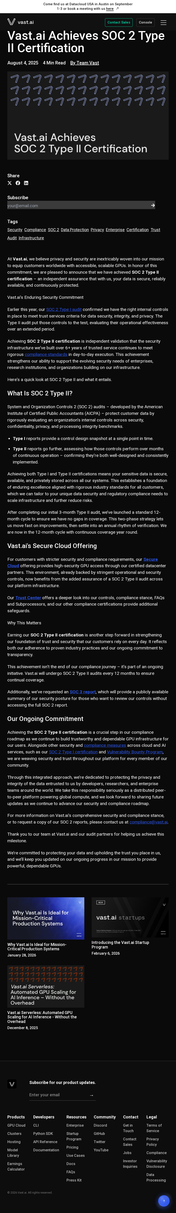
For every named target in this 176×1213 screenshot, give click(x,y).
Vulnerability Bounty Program (135, 752)
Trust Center (28, 597)
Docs (70, 1164)
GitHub (99, 1133)
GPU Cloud (16, 1125)
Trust (155, 229)
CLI (36, 1125)
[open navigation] (163, 22)
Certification (137, 229)
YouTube (101, 1150)
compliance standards (46, 354)
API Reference (45, 1142)
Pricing (72, 1147)
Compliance (35, 229)
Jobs (127, 1153)
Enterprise (115, 229)
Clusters (14, 1133)
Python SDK (43, 1133)
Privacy (97, 229)
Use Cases (75, 1155)
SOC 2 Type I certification (73, 752)
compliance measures (105, 745)
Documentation (46, 1150)
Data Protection (75, 229)
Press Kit (74, 1180)
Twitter (99, 1142)
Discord (100, 1125)
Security (14, 229)
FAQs (70, 1172)
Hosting (14, 1142)
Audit (12, 238)
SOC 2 (53, 229)
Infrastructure (31, 238)
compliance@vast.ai (148, 822)
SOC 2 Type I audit (64, 309)
